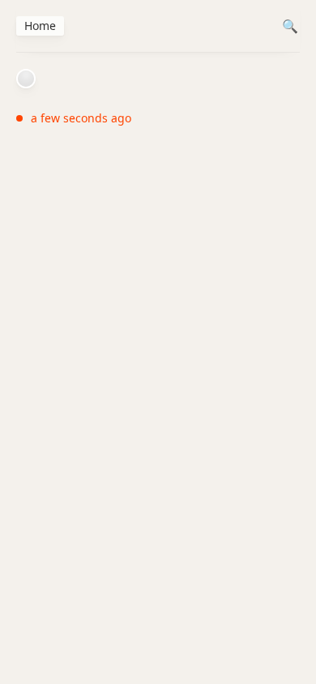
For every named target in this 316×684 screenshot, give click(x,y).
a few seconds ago (81, 118)
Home (40, 25)
